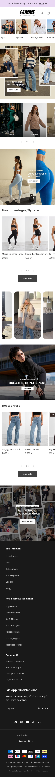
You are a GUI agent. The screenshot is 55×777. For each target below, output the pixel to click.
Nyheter (19, 37)
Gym (3, 37)
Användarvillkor (31, 766)
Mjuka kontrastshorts (36, 254)
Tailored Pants (13, 631)
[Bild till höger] (34, 142)
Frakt (8, 562)
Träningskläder (13, 612)
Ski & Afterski (12, 619)
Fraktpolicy (45, 766)
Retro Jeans (32, 449)
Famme (16, 762)
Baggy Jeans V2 (11, 449)
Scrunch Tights (13, 625)
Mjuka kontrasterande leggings (13, 254)
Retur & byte (12, 569)
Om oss (9, 581)
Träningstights (13, 638)
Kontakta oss (12, 556)
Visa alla (27, 278)
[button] (6, 13)
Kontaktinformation (40, 771)
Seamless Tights (14, 644)
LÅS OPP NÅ (42, 708)
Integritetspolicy (14, 766)
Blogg (8, 588)
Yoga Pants (11, 606)
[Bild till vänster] (21, 142)
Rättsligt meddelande (19, 771)
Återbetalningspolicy (40, 762)
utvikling (24, 762)
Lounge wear (37, 37)
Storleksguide (12, 575)
